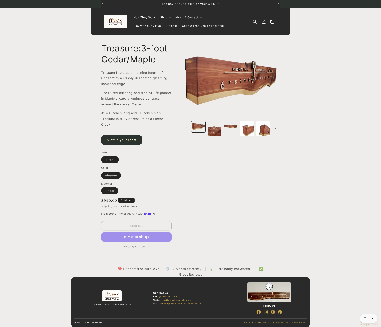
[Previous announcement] (102, 4)
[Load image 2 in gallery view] (214, 131)
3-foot (112, 160)
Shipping (106, 206)
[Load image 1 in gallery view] (198, 126)
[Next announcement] (278, 4)
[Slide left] (186, 128)
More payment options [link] (136, 246)
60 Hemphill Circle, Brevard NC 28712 (180, 303)
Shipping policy (299, 322)
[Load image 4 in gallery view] (247, 131)
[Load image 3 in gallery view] (231, 126)
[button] (165, 17)
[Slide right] (275, 128)
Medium (113, 176)
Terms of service (280, 322)
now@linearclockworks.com (176, 300)
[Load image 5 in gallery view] (263, 131)
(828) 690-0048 (168, 296)
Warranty (248, 322)
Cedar (111, 191)
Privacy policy (262, 322)
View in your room (121, 140)
